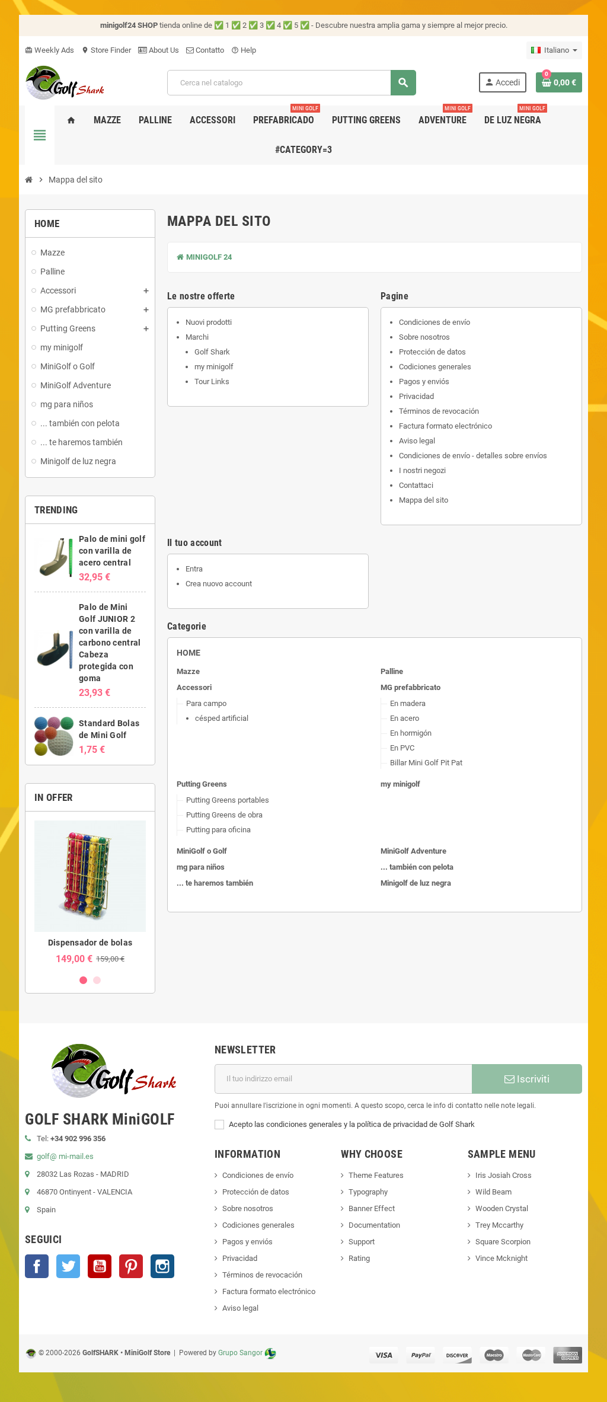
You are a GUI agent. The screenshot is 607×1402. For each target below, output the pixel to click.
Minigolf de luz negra (416, 883)
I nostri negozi (422, 470)
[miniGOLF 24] (65, 81)
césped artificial (221, 718)
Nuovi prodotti (209, 322)
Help (243, 50)
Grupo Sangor (240, 1353)
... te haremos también (215, 883)
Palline (392, 671)
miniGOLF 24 (208, 257)
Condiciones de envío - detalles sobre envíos (473, 455)
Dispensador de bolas (90, 942)
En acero (404, 718)
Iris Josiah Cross (503, 1175)
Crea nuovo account (219, 583)
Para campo (206, 703)
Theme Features (376, 1175)
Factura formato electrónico (445, 425)
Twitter (68, 1266)
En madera (408, 703)
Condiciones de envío (434, 322)
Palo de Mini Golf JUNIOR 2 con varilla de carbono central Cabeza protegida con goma (109, 642)
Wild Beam (493, 1191)
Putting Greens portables (227, 800)
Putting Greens (202, 784)
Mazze (188, 671)
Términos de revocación (439, 411)
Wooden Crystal (501, 1208)
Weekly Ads (49, 50)
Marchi (197, 337)
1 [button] (83, 980)
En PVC (402, 747)
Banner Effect (372, 1208)
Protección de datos (432, 351)
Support (362, 1241)
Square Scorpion (503, 1241)
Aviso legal (417, 440)
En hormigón (411, 733)
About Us (163, 50)
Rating (359, 1258)
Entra (194, 568)
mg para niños (201, 867)
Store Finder (106, 50)
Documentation (374, 1225)
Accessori (194, 687)
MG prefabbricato (410, 687)
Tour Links (211, 381)
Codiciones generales (435, 366)
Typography (368, 1191)
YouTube (99, 1266)
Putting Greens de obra (224, 814)
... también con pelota (417, 867)
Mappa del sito (423, 500)
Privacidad (416, 396)
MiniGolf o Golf (202, 851)
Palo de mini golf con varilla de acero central (112, 550)
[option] (90, 892)
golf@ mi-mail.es (65, 1156)
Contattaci (416, 485)
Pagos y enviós (424, 381)
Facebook (37, 1266)
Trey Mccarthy (499, 1225)
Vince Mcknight (501, 1258)
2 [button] (97, 980)
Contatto (209, 50)
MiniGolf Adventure (413, 851)
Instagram (162, 1266)
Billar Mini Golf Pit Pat (426, 762)
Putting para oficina (218, 829)
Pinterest (131, 1266)
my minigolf (214, 366)
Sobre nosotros (424, 337)
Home (188, 652)
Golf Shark (212, 351)
